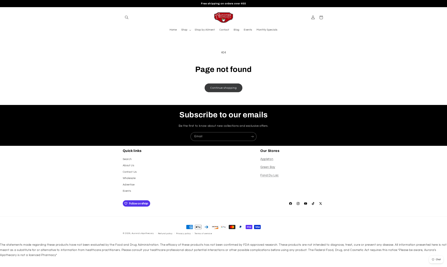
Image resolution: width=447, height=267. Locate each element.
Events (127, 191)
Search (127, 159)
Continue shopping (223, 87)
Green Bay (267, 167)
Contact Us (130, 172)
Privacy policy (183, 234)
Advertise (129, 184)
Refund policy (165, 234)
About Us (128, 165)
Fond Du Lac (269, 175)
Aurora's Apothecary (143, 233)
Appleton (266, 159)
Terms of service (203, 234)
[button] (127, 17)
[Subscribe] (252, 136)
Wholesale (129, 178)
